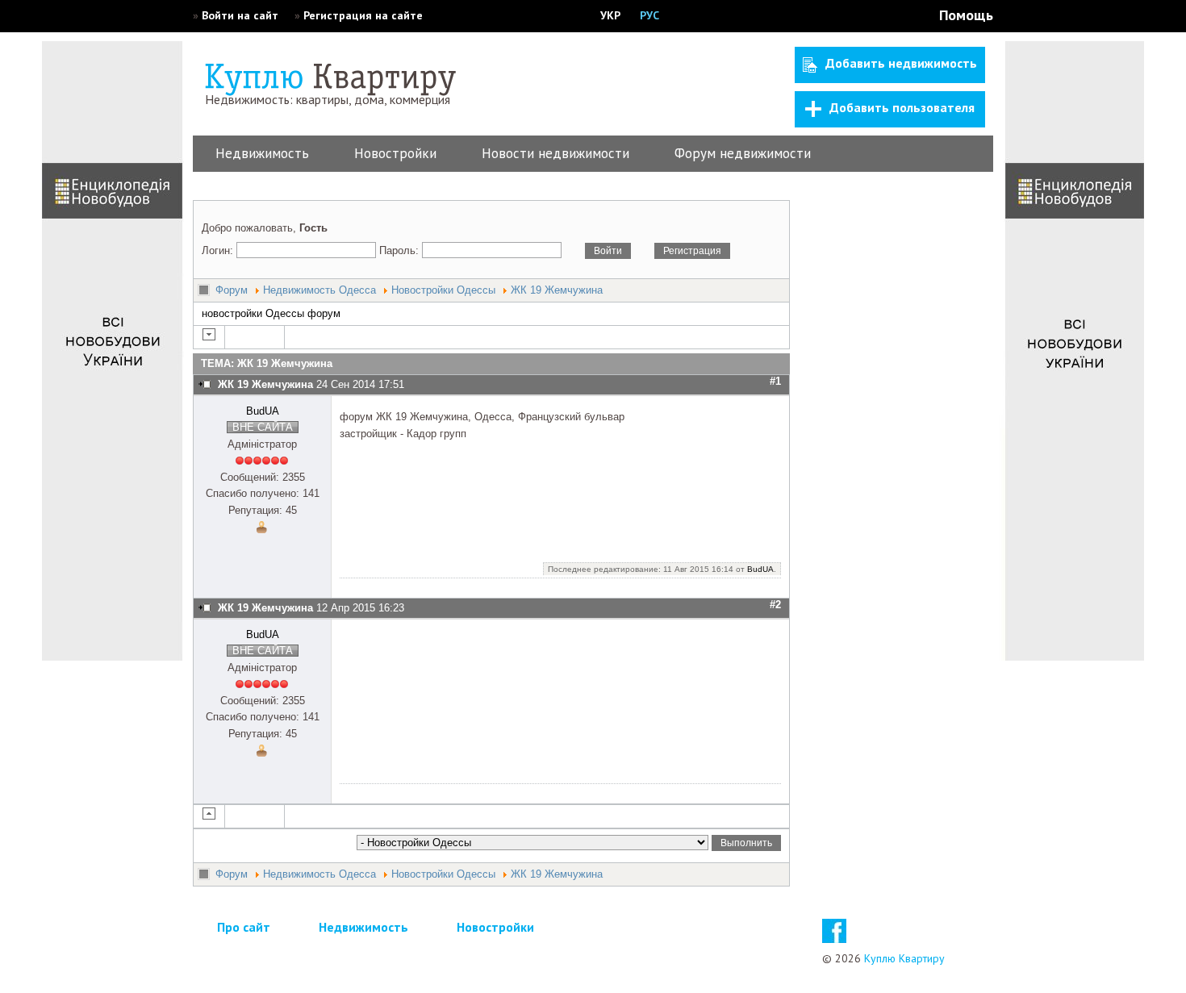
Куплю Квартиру (904, 958)
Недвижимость (262, 153)
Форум (231, 290)
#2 (775, 605)
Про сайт (243, 927)
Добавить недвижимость (901, 63)
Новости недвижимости (555, 153)
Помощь (966, 15)
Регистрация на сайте (363, 15)
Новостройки (395, 153)
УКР (610, 15)
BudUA (262, 411)
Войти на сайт (240, 15)
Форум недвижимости (742, 153)
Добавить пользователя (902, 107)
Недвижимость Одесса (319, 290)
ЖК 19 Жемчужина (557, 290)
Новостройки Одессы (443, 290)
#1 (775, 381)
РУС (649, 15)
